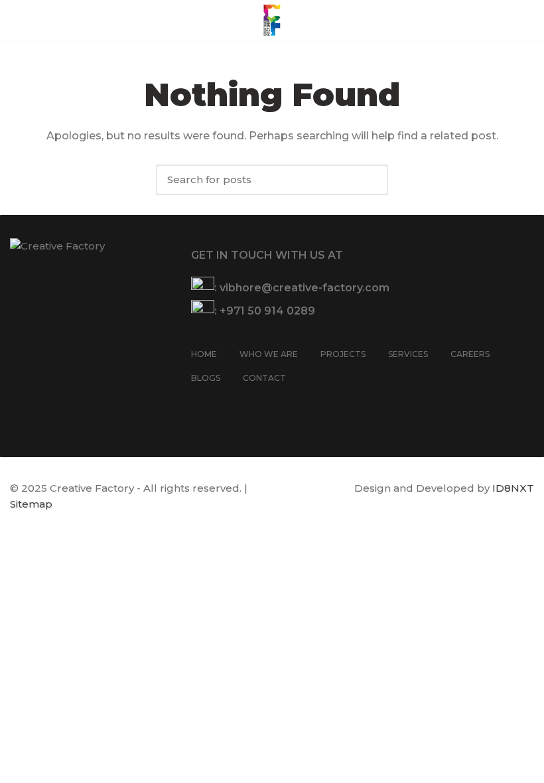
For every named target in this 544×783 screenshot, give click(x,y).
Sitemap (31, 504)
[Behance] (268, 403)
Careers (470, 354)
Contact (264, 378)
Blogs (205, 378)
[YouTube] (234, 403)
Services (408, 354)
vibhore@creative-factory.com (304, 287)
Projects (343, 354)
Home (204, 354)
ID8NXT (513, 488)
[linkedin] (251, 403)
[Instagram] (217, 403)
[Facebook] (199, 403)
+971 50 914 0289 (267, 311)
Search (371, 180)
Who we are (268, 354)
